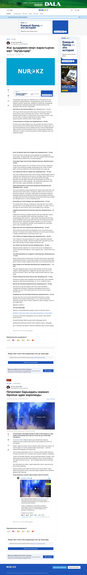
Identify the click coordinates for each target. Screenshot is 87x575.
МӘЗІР (11, 10)
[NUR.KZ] (43, 10)
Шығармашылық (17, 13)
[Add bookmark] (8, 105)
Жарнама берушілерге (74, 567)
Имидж (41, 13)
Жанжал (30, 13)
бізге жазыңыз (29, 330)
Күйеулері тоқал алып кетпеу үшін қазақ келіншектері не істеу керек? (32, 313)
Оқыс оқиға (36, 13)
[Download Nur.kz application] (43, 4)
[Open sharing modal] (8, 101)
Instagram (49, 370)
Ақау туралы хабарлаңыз (60, 567)
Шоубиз (9, 13)
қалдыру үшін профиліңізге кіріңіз (37, 357)
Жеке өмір (24, 13)
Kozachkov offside (18, 440)
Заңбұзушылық (16, 383)
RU (72, 10)
